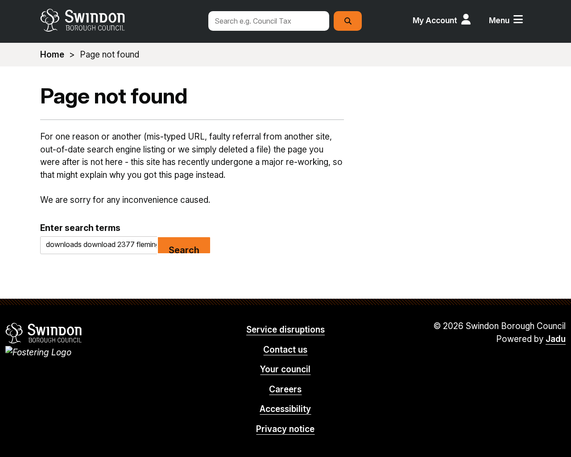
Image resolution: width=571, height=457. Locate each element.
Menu (499, 20)
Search (184, 249)
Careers (285, 389)
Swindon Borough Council (44, 333)
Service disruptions (285, 330)
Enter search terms (80, 227)
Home (52, 54)
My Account (435, 20)
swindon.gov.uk (119, 20)
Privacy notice (285, 429)
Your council (285, 369)
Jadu (556, 339)
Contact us (285, 350)
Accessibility (285, 409)
